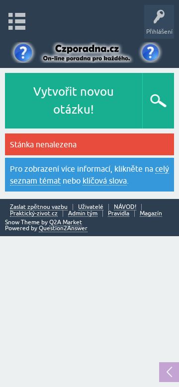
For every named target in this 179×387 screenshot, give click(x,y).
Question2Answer (63, 228)
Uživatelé (90, 207)
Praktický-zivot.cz (34, 213)
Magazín (151, 213)
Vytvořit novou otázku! (73, 100)
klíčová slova (105, 180)
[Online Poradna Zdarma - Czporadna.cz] (89, 51)
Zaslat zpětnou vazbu (39, 207)
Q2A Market (65, 222)
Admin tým (82, 213)
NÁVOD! (125, 207)
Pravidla (118, 213)
